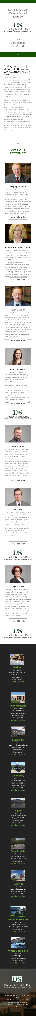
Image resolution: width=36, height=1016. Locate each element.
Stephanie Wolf (18, 586)
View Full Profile (18, 217)
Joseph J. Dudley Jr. (18, 186)
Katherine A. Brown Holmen (18, 247)
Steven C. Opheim (18, 310)
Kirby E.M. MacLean (18, 369)
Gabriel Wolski (18, 509)
